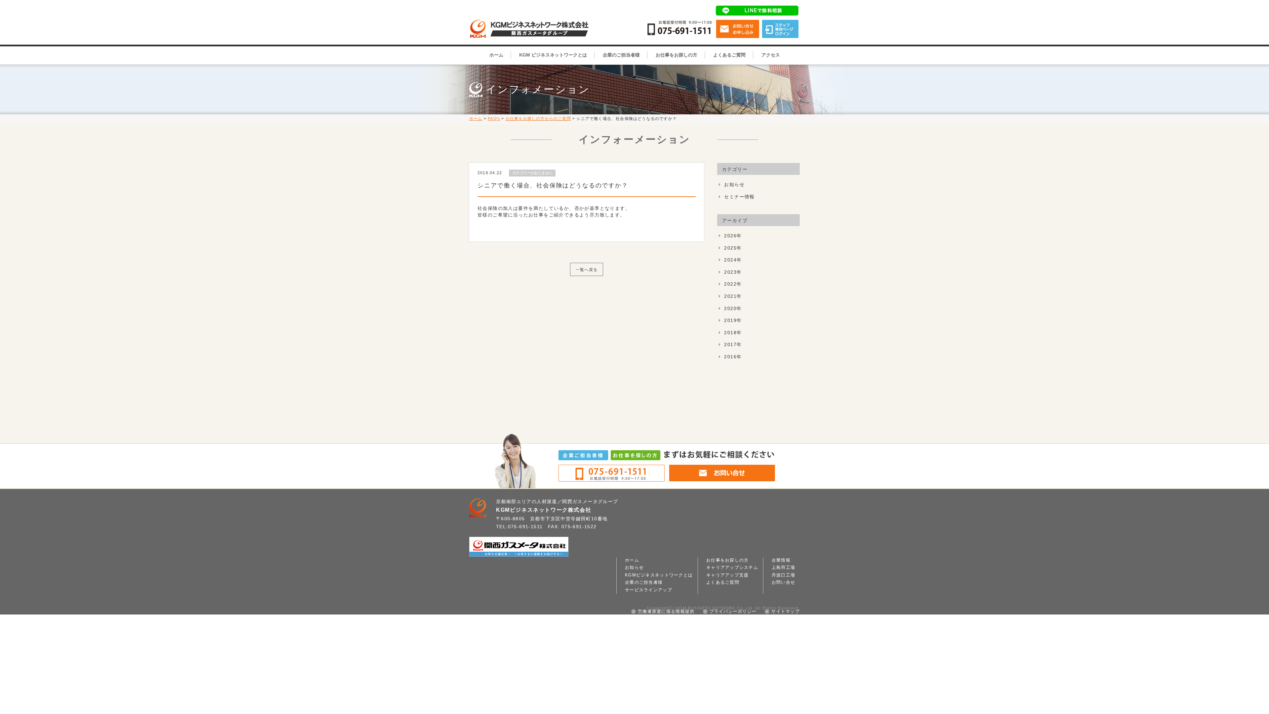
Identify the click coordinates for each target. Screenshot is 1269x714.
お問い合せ (737, 29)
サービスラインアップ (648, 590)
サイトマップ (785, 611)
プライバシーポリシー (733, 611)
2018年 (733, 332)
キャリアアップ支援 (727, 575)
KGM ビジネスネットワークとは (553, 55)
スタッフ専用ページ (780, 29)
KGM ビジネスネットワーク (532, 18)
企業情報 (781, 560)
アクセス (770, 55)
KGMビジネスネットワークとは (659, 575)
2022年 (733, 284)
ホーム (496, 55)
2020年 (733, 308)
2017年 (733, 344)
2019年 (733, 320)
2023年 (733, 272)
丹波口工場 (783, 575)
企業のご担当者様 (621, 55)
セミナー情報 (739, 196)
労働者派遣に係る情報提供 (666, 611)
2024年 (733, 259)
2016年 (733, 356)
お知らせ (734, 184)
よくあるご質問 (729, 55)
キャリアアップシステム (732, 567)
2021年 (733, 296)
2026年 (733, 235)
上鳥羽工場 (783, 567)
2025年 (733, 248)
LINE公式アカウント (757, 11)
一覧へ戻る (586, 269)
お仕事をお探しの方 (676, 55)
